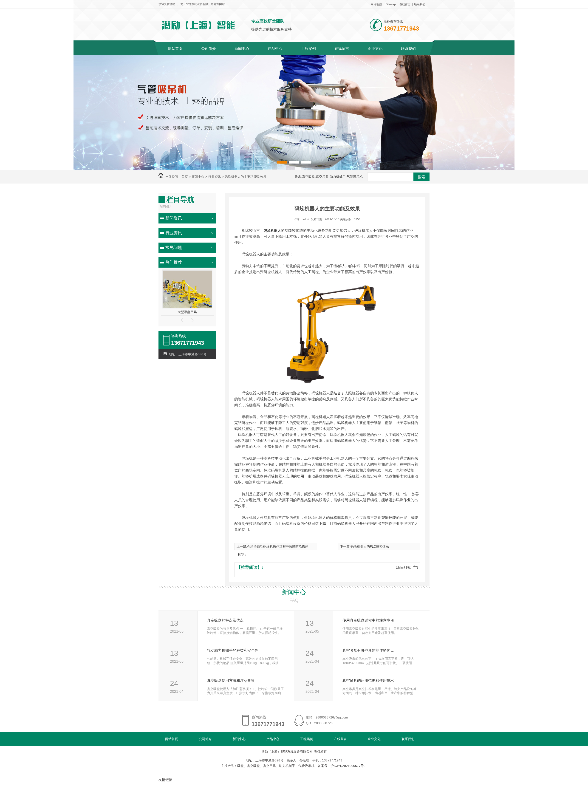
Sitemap (390, 4)
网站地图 (376, 4)
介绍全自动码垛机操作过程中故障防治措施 (277, 546)
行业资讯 (173, 233)
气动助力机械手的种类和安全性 (232, 650)
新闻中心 (242, 49)
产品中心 (275, 49)
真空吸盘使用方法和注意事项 (231, 680)
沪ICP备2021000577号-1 (349, 766)
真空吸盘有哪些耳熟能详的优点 (368, 650)
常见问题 (173, 247)
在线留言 (404, 4)
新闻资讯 (173, 218)
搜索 (421, 177)
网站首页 (175, 49)
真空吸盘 (187, 312)
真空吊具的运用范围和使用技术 (368, 680)
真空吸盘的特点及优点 (225, 620)
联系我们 (419, 4)
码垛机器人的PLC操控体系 (370, 546)
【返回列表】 (403, 567)
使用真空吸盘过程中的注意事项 (368, 620)
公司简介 (208, 49)
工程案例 (308, 49)
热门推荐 (173, 262)
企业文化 (375, 49)
